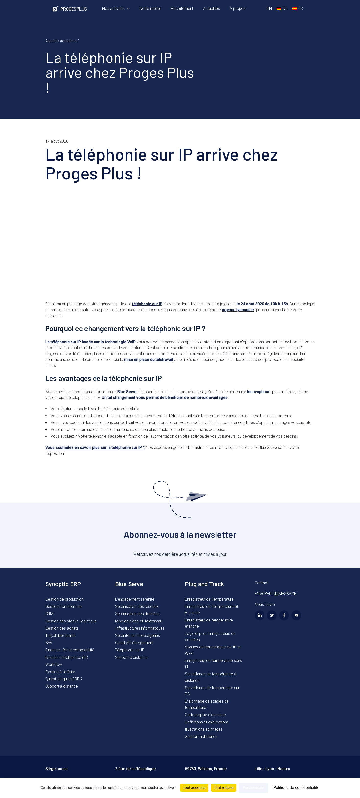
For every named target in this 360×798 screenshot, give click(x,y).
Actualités (68, 40)
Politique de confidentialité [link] (296, 787)
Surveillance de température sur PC (212, 691)
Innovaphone (258, 391)
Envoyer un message (275, 593)
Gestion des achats (62, 628)
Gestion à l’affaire (60, 672)
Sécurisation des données (137, 613)
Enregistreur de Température (209, 599)
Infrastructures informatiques (140, 628)
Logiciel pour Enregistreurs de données (210, 636)
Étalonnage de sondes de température (207, 704)
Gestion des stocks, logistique (71, 621)
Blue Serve (126, 391)
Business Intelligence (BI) (66, 657)
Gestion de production (64, 599)
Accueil (51, 40)
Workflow (53, 664)
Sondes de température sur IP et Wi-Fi (213, 650)
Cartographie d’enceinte (205, 714)
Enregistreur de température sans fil (213, 663)
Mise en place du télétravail (138, 621)
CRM (49, 613)
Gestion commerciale (64, 606)
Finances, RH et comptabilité (69, 650)
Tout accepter (194, 787)
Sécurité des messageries (137, 635)
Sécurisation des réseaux (136, 606)
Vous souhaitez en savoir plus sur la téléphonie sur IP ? (95, 447)
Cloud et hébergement (134, 642)
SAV (48, 642)
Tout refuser (224, 787)
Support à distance (61, 686)
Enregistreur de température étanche (209, 623)
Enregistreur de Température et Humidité (211, 609)
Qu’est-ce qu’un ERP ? (64, 679)
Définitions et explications (207, 722)
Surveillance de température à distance (210, 677)
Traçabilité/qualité (60, 635)
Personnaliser (253, 788)
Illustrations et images (204, 729)
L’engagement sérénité (134, 599)
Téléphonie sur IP (129, 650)
